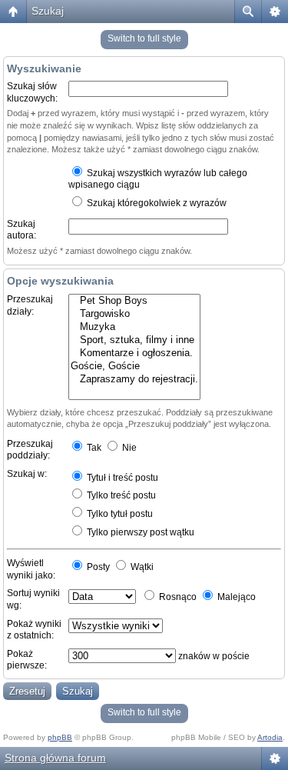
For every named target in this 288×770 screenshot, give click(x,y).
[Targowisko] (134, 314)
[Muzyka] (134, 327)
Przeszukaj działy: (30, 305)
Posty (97, 567)
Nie (128, 447)
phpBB (60, 737)
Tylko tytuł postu (118, 513)
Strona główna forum (55, 758)
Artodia (270, 737)
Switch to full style (144, 38)
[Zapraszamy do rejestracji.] (134, 379)
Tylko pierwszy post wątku (139, 532)
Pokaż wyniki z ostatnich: (34, 630)
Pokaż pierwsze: (27, 660)
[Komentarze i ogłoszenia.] (134, 353)
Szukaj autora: (21, 230)
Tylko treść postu (120, 495)
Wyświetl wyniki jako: (31, 569)
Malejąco (235, 597)
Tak (92, 447)
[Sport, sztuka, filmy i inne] (134, 340)
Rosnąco (177, 597)
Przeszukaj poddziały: (30, 450)
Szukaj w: (27, 473)
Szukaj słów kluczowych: (32, 92)
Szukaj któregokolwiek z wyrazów (155, 203)
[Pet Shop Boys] (134, 301)
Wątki (141, 567)
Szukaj (47, 11)
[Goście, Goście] (134, 366)
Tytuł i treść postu (121, 477)
